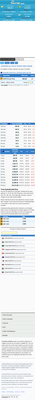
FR (12, 397)
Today (9, 189)
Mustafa (5, 335)
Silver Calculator (8, 319)
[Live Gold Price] (15, 4)
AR (17, 397)
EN (9, 397)
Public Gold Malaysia (9, 331)
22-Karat (7, 62)
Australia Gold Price (8, 59)
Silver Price (20, 59)
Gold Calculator (7, 315)
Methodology (10, 391)
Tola (16, 62)
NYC (4, 327)
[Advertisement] (17, 39)
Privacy (23, 391)
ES (14, 397)
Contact (4, 391)
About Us (17, 391)
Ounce (12, 62)
